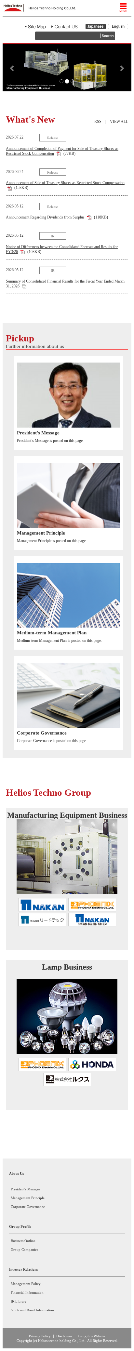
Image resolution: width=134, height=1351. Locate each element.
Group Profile (20, 1226)
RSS (97, 121)
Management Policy (26, 1284)
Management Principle (28, 1198)
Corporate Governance (28, 1207)
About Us (16, 1173)
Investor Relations (23, 1269)
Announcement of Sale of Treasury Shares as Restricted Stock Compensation (65, 182)
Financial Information (27, 1292)
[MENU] (123, 6)
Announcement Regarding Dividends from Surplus (45, 217)
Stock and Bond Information (32, 1310)
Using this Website (91, 1336)
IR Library (19, 1301)
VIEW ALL (119, 121)
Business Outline (23, 1241)
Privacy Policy (40, 1336)
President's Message (25, 1189)
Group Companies (24, 1250)
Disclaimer (64, 1336)
